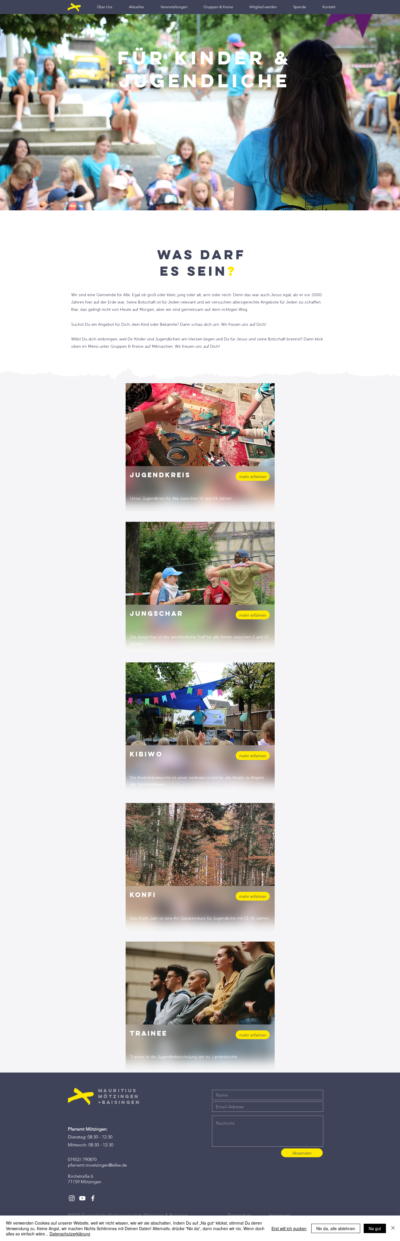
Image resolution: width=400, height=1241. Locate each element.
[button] (105, 6)
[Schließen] (392, 1228)
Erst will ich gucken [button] (289, 1228)
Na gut (375, 1228)
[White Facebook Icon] (93, 1198)
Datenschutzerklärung (69, 1234)
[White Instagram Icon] (72, 1198)
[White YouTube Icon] (82, 1198)
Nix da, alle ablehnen (335, 1228)
